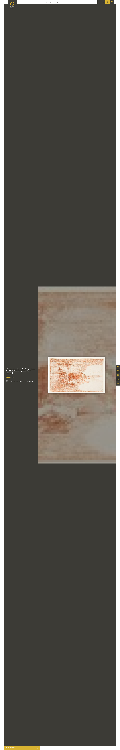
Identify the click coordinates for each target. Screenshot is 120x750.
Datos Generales (10, 747)
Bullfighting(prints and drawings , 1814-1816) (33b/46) (19, 381)
